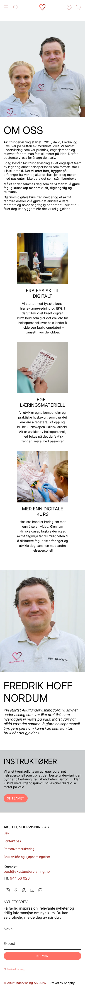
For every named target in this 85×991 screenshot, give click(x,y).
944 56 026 (20, 878)
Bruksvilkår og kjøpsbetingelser (27, 857)
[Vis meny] (5, 7)
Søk (6, 833)
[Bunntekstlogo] (42, 969)
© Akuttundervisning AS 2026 (25, 983)
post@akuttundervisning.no (27, 871)
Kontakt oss (12, 841)
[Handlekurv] (78, 7)
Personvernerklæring (19, 849)
